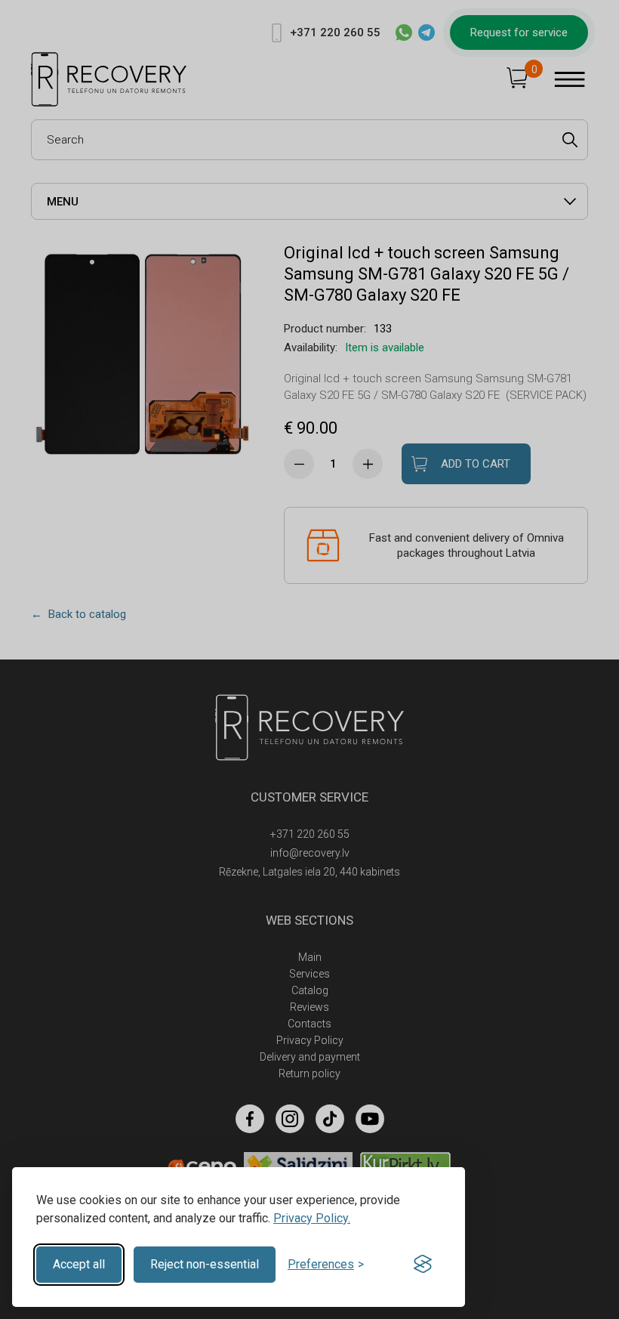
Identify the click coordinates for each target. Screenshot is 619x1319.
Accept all (79, 1264)
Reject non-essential (204, 1264)
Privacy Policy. (311, 1218)
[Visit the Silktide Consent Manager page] (423, 1264)
